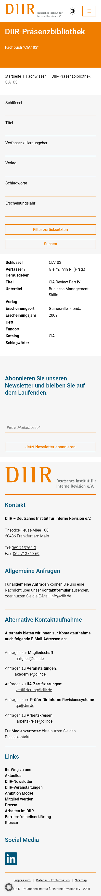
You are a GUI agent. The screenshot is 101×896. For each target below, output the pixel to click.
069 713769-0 (24, 547)
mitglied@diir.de (30, 658)
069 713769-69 (26, 553)
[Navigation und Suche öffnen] (89, 11)
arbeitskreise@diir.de (34, 721)
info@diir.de (60, 596)
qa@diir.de (25, 705)
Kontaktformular (56, 590)
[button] (9, 887)
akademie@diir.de (30, 674)
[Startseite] (34, 11)
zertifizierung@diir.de (34, 690)
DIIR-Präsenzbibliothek (70, 76)
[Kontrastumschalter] (72, 11)
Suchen (55, 245)
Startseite (13, 76)
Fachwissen (36, 76)
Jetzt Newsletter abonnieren (50, 447)
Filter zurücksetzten (50, 229)
